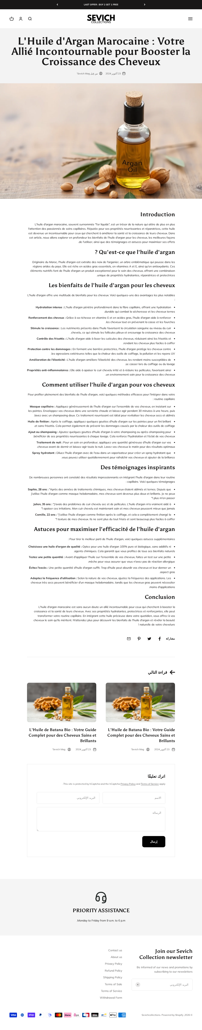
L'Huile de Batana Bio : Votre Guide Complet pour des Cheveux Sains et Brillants (141, 735)
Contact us (115, 950)
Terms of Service (150, 783)
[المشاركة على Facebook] (160, 639)
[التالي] (57, 5)
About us (116, 957)
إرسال (153, 841)
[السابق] (144, 5)
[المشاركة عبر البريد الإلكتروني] (129, 639)
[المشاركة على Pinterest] (139, 639)
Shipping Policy (112, 977)
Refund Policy (113, 970)
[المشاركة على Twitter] (149, 639)
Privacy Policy (128, 783)
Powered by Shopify (172, 1014)
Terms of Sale (113, 984)
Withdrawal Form (111, 997)
